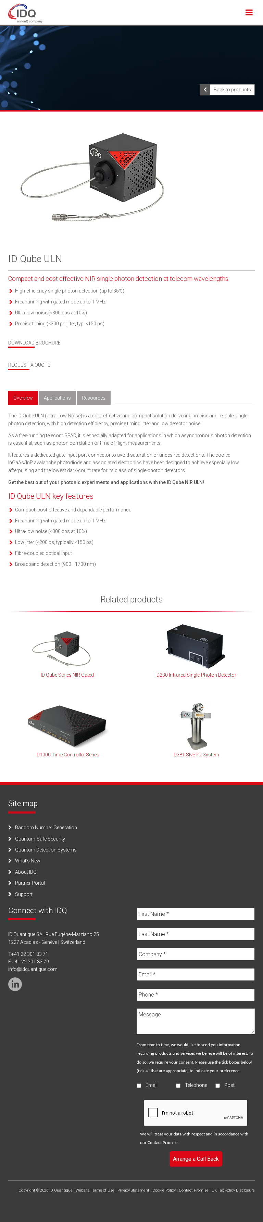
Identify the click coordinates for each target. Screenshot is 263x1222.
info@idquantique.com (33, 969)
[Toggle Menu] (249, 12)
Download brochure (34, 343)
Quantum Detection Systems (46, 850)
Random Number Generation (46, 827)
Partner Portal (30, 883)
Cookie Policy (164, 1190)
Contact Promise (162, 1143)
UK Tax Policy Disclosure (233, 1190)
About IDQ (26, 872)
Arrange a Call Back (196, 1159)
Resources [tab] (93, 398)
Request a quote (29, 365)
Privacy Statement (133, 1190)
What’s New (27, 860)
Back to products (232, 89)
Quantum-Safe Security (40, 839)
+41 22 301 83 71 (29, 954)
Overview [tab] (23, 398)
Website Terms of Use (95, 1190)
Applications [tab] (57, 398)
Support (24, 894)
